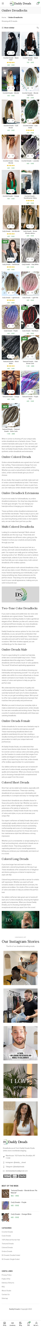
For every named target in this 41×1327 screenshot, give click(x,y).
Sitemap (5, 1298)
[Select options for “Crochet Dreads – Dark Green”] (28, 121)
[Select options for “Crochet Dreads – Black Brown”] (28, 53)
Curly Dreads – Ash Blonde (10, 231)
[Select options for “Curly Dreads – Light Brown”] (9, 293)
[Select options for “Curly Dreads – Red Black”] (28, 326)
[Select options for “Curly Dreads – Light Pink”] (28, 293)
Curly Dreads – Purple (11, 331)
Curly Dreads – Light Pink (30, 297)
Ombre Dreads (7, 1251)
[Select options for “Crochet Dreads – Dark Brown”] (9, 121)
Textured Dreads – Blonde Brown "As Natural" (24, 1192)
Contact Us (6, 1294)
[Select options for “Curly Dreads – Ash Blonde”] (9, 226)
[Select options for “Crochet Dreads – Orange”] (9, 191)
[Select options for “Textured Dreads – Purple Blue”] (28, 392)
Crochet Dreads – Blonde (11, 93)
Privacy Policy (7, 1275)
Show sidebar (9, 28)
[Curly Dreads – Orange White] (5, 1217)
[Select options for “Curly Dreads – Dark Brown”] (9, 260)
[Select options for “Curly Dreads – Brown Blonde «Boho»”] (28, 226)
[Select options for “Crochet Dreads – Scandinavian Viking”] (28, 191)
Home (4, 17)
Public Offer (6, 1279)
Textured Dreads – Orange (11, 396)
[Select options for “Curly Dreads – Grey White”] (28, 260)
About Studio (6, 1291)
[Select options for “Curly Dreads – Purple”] (9, 326)
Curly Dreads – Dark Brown (10, 264)
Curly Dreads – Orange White (21, 1214)
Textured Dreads (8, 1244)
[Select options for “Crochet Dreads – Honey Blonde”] (9, 156)
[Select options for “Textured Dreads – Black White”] (9, 356)
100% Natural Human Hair (11, 1240)
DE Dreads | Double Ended (11, 1255)
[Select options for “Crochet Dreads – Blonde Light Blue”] (28, 88)
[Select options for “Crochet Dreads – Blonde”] (9, 88)
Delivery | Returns (8, 1283)
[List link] (21, 1156)
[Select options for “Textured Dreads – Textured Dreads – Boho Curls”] (9, 424)
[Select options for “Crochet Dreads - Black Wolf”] (9, 53)
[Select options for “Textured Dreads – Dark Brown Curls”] (28, 356)
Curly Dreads (6, 1236)
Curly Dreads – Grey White (30, 264)
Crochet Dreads (7, 1232)
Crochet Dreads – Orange (11, 196)
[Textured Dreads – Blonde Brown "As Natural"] (5, 1193)
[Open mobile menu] (3, 3)
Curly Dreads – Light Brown (10, 297)
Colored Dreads (7, 1247)
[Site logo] (20, 3)
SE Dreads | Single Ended (10, 1259)
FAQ (3, 1287)
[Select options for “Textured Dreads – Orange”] (9, 392)
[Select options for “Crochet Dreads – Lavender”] (28, 156)
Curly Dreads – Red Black (30, 331)
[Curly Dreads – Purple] (5, 1205)
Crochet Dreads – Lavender (30, 161)
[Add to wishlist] (13, 53)
